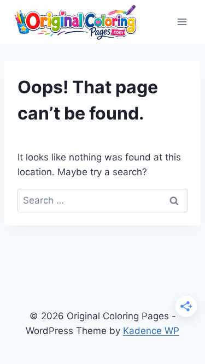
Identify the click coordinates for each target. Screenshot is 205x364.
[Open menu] (182, 21)
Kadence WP (151, 330)
